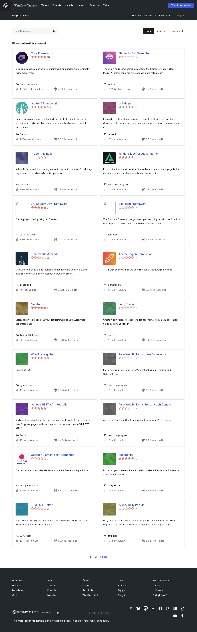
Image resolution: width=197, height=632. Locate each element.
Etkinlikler (122, 585)
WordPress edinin (181, 5)
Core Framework (42, 53)
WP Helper (126, 103)
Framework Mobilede (45, 254)
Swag (122, 595)
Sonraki (104, 556)
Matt (156, 585)
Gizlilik (15, 595)
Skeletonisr (126, 454)
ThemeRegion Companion (135, 254)
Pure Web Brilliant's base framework (142, 354)
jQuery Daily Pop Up (132, 505)
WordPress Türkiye (51, 612)
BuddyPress (160, 595)
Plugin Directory (20, 15)
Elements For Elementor (134, 53)
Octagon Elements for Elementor (52, 454)
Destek (86, 585)
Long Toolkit (127, 304)
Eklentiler (52, 590)
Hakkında (17, 580)
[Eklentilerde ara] (54, 31)
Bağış (122, 590)
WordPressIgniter (42, 354)
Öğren (85, 580)
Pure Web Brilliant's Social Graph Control (145, 404)
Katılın (121, 580)
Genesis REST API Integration (50, 404)
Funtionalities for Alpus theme (138, 153)
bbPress (158, 590)
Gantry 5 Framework (44, 103)
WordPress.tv (90, 595)
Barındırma (17, 590)
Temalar (51, 585)
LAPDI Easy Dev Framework (49, 203)
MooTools (37, 304)
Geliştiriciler (88, 590)
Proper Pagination (42, 153)
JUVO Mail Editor (42, 505)
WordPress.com (162, 580)
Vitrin (49, 580)
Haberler (16, 585)
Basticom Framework (133, 203)
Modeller (51, 595)
